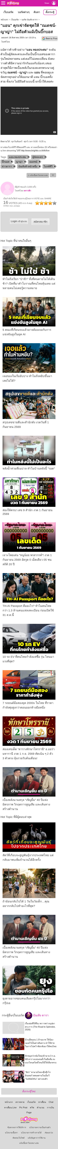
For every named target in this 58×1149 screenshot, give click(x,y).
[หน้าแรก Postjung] (13, 3)
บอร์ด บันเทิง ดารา (30, 20)
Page (29, 1112)
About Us (49, 1133)
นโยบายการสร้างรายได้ (31, 1133)
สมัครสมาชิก (40, 221)
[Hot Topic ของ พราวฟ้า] (7, 194)
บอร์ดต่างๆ (24, 12)
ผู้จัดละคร (38, 157)
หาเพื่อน (42, 1102)
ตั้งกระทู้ (50, 12)
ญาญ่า (19, 161)
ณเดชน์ (33, 161)
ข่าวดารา (7, 166)
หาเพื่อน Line (10, 1107)
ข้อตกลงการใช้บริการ (16, 1127)
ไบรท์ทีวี (48, 166)
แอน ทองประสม (17, 157)
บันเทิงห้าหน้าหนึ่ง (27, 166)
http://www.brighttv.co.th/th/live (35, 150)
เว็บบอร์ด (8, 12)
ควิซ (32, 1107)
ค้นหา (37, 12)
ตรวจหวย (20, 1102)
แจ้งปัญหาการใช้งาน (36, 1138)
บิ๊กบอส (5, 161)
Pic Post (23, 1107)
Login (19, 221)
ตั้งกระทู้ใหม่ (28, 1091)
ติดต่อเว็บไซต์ (19, 1138)
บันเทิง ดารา (40, 1015)
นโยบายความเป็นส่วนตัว (40, 1127)
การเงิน (50, 1107)
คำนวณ (40, 1107)
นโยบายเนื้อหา (11, 1133)
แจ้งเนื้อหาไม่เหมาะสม (29, 1143)
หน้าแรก (4, 20)
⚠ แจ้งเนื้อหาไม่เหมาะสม (38, 175)
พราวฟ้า (27, 191)
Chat (51, 1102)
